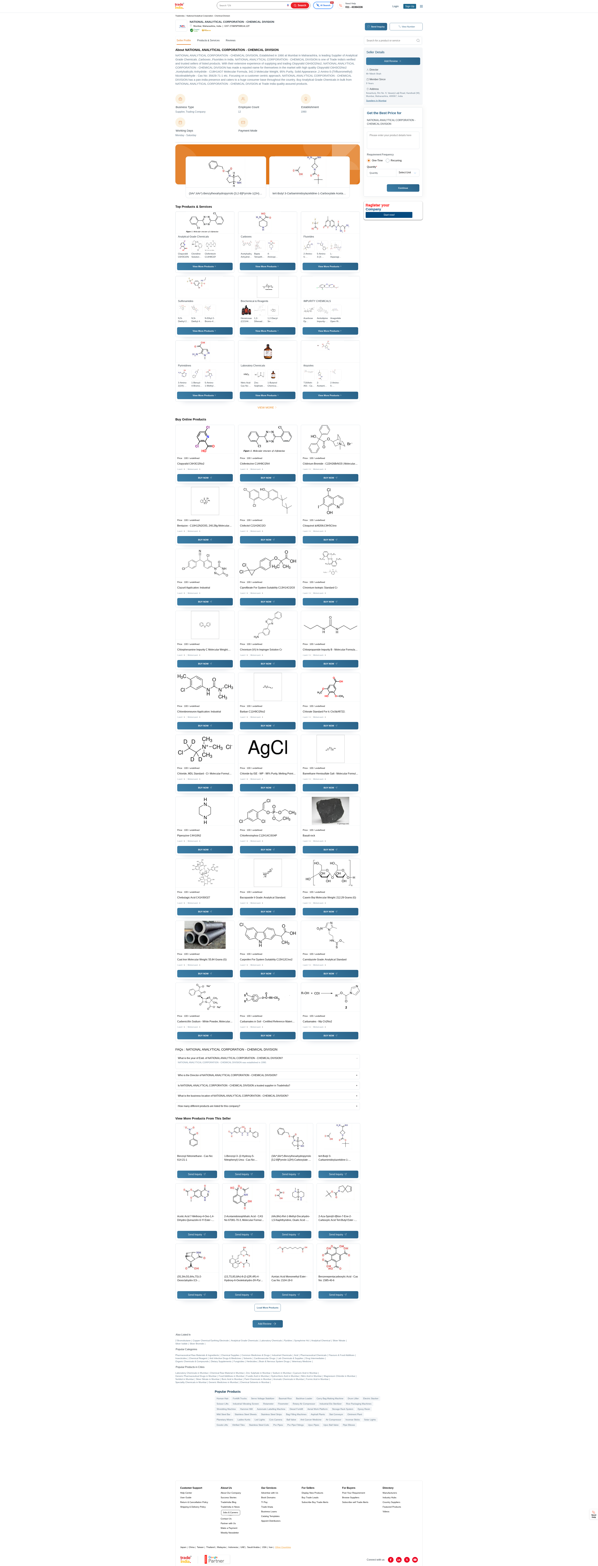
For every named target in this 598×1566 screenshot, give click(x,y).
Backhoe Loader (304, 1398)
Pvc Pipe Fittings (295, 1425)
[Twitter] (407, 1560)
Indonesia (233, 1547)
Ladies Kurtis (243, 1419)
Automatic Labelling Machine (271, 1409)
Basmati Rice (285, 1398)
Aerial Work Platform (317, 1409)
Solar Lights (370, 1419)
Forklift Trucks (240, 1398)
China (192, 1547)
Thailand (210, 1547)
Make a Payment (229, 1528)
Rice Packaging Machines (358, 1403)
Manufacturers (390, 1493)
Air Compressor (333, 1419)
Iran (271, 1547)
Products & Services (208, 40)
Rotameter (268, 1403)
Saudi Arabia (253, 1547)
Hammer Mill (246, 1409)
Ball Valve (291, 1419)
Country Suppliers (391, 1502)
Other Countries (283, 1547)
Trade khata (267, 1507)
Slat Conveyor (336, 1414)
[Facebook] (390, 1560)
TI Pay (264, 1502)
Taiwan (200, 1547)
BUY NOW (203, 478)
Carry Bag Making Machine (330, 1398)
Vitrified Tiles (238, 1425)
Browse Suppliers (350, 1497)
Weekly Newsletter (230, 1532)
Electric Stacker (370, 1398)
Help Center (186, 1493)
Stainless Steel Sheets (246, 1414)
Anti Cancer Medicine (310, 1419)
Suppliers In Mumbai (376, 100)
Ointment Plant (354, 1414)
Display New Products (312, 1493)
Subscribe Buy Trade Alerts (315, 1502)
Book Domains (268, 1497)
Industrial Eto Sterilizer (331, 1403)
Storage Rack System (342, 1409)
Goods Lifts (222, 1425)
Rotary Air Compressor (304, 1403)
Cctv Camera (275, 1419)
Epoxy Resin (364, 1409)
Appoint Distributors (270, 1521)
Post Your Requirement (353, 1493)
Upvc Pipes (313, 1425)
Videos (386, 1511)
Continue (403, 188)
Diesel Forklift (296, 1409)
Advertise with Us (269, 1493)
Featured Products (392, 1507)
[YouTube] (415, 1560)
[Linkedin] (399, 1560)
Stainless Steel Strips (271, 1414)
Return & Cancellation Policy (194, 1502)
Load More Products (267, 1307)
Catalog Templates (270, 1516)
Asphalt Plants (318, 1414)
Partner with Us (228, 1523)
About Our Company (231, 1493)
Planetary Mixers (225, 1419)
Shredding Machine (226, 1409)
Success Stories (228, 1497)
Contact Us (226, 1518)
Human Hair (222, 1398)
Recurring (396, 160)
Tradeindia (180, 16)
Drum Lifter (353, 1398)
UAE (242, 1547)
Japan (183, 1547)
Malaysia (221, 1547)
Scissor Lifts (222, 1403)
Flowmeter (283, 1403)
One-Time (377, 160)
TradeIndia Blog (228, 1502)
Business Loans (269, 1511)
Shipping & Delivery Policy (193, 1507)
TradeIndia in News (230, 1507)
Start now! (389, 215)
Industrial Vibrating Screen (246, 1403)
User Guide (185, 1497)
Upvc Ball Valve (331, 1425)
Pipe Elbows (349, 1425)
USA (264, 1547)
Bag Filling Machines (296, 1414)
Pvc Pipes (278, 1425)
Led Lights (260, 1419)
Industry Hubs (389, 1497)
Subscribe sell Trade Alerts (355, 1502)
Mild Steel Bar (223, 1414)
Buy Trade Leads (310, 1497)
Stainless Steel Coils (259, 1425)
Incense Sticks (353, 1419)
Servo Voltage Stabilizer (262, 1398)
